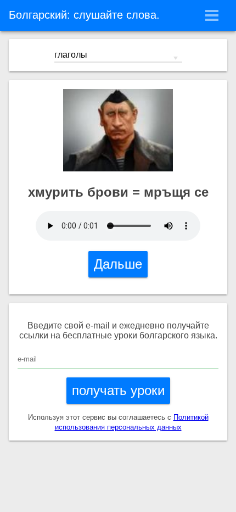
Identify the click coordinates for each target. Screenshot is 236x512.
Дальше (118, 264)
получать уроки (118, 390)
